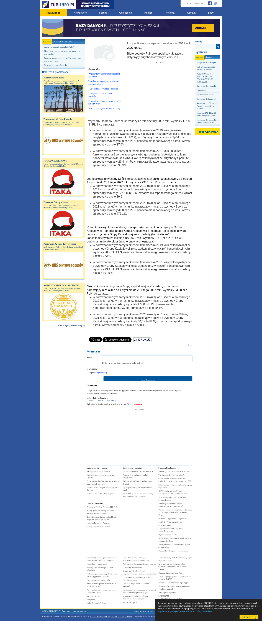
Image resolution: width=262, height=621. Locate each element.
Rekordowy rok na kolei (97, 564)
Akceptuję (249, 617)
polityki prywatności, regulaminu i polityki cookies (111, 616)
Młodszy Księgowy (130, 602)
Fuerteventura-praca (205, 95)
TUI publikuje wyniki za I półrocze (103, 89)
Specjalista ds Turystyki (206, 99)
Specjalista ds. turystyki (206, 63)
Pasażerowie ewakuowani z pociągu (173, 583)
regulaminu (101, 372)
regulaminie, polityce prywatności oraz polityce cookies (185, 611)
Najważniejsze (58, 41)
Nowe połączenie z (98, 523)
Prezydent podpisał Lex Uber (170, 573)
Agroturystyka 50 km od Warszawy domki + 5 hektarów (207, 106)
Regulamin (92, 369)
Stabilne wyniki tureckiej (101, 494)
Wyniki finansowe (167, 535)
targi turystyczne (94, 596)
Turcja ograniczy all (171, 475)
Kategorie (209, 57)
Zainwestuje (201, 90)
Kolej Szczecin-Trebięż (96, 603)
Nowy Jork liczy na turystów (99, 580)
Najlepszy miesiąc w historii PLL (174, 471)
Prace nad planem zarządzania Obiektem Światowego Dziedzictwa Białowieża (175, 512)
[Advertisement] (63, 389)
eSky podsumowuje (98, 471)
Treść (89, 357)
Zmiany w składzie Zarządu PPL (102, 507)
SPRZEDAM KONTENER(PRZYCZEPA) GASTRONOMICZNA (170, 598)
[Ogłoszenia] (207, 52)
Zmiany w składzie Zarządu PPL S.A (59, 47)
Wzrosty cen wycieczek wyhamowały (104, 108)
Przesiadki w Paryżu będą (173, 551)
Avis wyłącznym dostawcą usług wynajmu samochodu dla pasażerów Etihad (173, 566)
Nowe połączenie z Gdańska (55, 65)
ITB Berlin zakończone (132, 567)
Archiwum (69, 41)
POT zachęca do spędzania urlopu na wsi (139, 564)
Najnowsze (47, 42)
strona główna (140, 611)
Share (190, 345)
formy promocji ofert (167, 592)
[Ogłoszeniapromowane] (63, 72)
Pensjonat (91, 600)
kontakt (151, 611)
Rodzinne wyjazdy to (172, 519)
